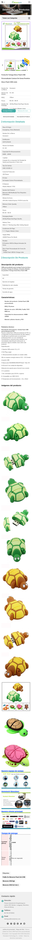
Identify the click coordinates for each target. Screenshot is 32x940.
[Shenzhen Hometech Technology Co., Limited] (17, 2)
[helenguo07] (24, 924)
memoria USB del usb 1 (11, 885)
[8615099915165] (21, 924)
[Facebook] (11, 924)
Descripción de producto (23, 116)
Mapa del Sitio (20, 929)
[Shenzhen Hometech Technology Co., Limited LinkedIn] (18, 924)
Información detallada (8, 116)
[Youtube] (14, 924)
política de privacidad (9, 929)
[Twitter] (8, 924)
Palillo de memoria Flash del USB (14, 877)
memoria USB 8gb (9, 881)
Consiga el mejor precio (9, 111)
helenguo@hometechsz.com (12, 919)
